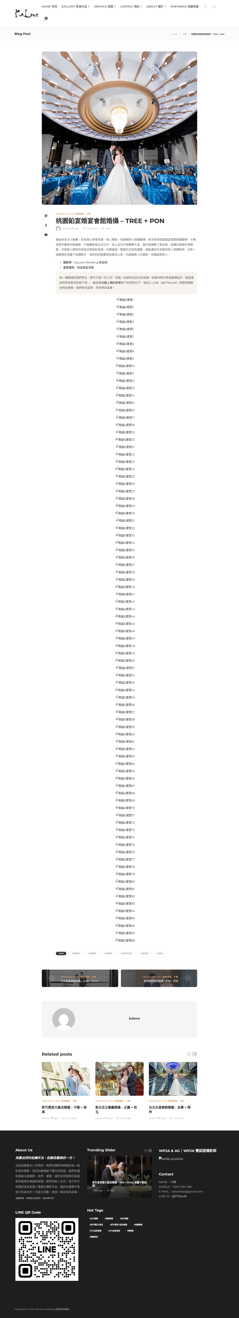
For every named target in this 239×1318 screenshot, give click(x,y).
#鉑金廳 (159, 953)
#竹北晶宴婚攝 (95, 1231)
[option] (66, 1090)
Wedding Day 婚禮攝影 (70, 214)
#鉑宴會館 (144, 953)
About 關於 (155, 6)
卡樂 (184, 34)
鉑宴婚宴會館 (85, 267)
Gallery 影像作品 (74, 6)
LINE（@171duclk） (165, 282)
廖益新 (103, 262)
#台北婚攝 (94, 1218)
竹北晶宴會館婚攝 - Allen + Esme (80, 980)
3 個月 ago (97, 1190)
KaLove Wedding (86, 262)
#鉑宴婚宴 (108, 953)
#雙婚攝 (130, 1231)
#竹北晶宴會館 (114, 1231)
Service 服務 (103, 6)
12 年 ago (107, 1118)
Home (174, 34)
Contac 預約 (129, 6)
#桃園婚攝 (92, 953)
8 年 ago (161, 1118)
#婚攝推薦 (76, 953)
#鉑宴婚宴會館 (126, 953)
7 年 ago (54, 1118)
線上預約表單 (112, 282)
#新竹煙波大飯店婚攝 (118, 1225)
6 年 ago (75, 228)
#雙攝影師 (94, 1237)
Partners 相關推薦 (185, 6)
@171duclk (179, 1196)
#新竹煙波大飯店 (96, 1225)
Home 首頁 (49, 6)
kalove (66, 228)
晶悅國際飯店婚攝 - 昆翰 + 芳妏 (161, 980)
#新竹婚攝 (124, 1218)
